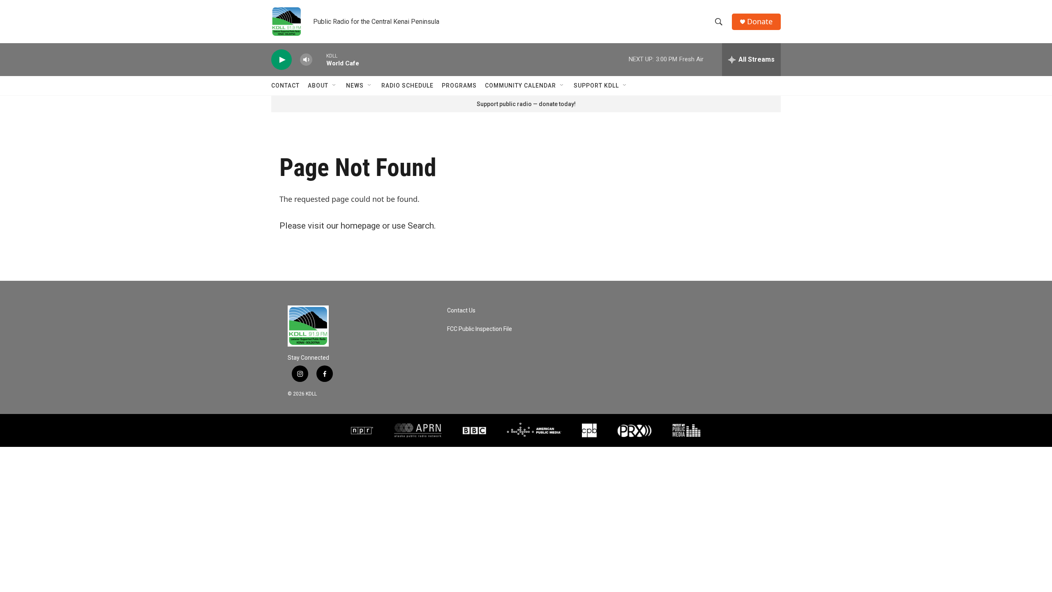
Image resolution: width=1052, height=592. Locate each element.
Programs (459, 85)
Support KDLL (596, 85)
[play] (281, 60)
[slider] (319, 59)
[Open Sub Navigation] (334, 85)
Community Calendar (520, 85)
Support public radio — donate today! (526, 104)
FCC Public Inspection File (479, 329)
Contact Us (461, 311)
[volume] (306, 60)
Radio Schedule (407, 85)
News (355, 85)
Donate (760, 21)
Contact (285, 85)
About (318, 85)
